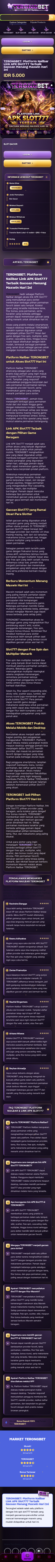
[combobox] (24, 17)
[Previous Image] (2, 108)
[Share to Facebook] (15, 1551)
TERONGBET (21, 398)
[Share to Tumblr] (47, 1551)
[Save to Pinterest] (31, 1551)
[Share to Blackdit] (39, 1551)
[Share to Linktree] (23, 1551)
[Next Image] (52, 108)
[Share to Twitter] (7, 1551)
